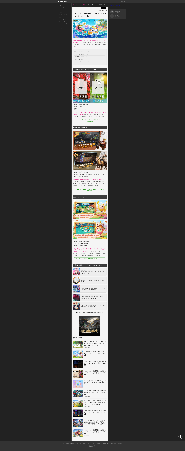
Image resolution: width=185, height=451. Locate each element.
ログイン (125, 1)
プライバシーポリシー (81, 443)
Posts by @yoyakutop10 (114, 5)
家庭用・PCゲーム (63, 14)
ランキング (61, 7)
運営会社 (120, 443)
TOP (60, 5)
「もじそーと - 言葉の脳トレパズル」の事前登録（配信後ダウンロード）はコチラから (90, 120)
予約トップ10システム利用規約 (94, 443)
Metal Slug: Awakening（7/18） (81, 56)
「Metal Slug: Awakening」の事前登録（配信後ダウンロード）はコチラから (90, 190)
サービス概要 (66, 443)
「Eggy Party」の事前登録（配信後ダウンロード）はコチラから (89, 258)
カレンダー (61, 10)
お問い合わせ (114, 443)
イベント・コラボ (63, 23)
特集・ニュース (62, 21)
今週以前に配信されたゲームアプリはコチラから (85, 61)
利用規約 (72, 443)
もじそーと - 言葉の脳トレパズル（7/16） (83, 54)
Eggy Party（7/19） (79, 59)
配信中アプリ (62, 12)
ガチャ (60, 26)
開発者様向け (106, 443)
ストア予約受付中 (63, 19)
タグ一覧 (61, 28)
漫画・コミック (62, 17)
